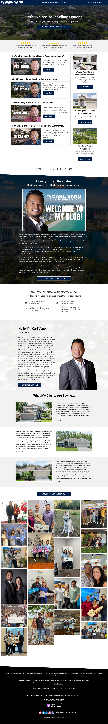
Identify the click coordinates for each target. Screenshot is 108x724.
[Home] (11, 2)
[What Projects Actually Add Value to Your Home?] (26, 90)
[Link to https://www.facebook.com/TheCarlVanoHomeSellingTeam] (43, 712)
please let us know (58, 684)
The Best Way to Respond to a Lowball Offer (33, 102)
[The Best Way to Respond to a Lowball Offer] (26, 113)
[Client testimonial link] (34, 412)
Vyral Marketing (60, 717)
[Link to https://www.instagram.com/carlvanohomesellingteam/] (49, 712)
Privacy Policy (59, 712)
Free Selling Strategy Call (54, 27)
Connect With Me (30, 385)
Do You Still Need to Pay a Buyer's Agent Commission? (38, 56)
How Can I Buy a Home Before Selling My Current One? (38, 125)
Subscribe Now (85, 159)
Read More (48, 70)
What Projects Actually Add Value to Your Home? (35, 79)
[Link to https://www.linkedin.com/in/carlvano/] (46, 712)
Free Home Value (85, 87)
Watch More (48, 116)
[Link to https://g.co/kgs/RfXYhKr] (52, 712)
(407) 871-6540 (95, 2)
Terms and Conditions (70, 712)
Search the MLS (85, 122)
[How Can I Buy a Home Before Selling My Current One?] (26, 136)
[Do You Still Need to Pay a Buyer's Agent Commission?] (26, 66)
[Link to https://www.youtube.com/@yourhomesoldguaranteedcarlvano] (40, 712)
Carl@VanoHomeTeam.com (74, 695)
